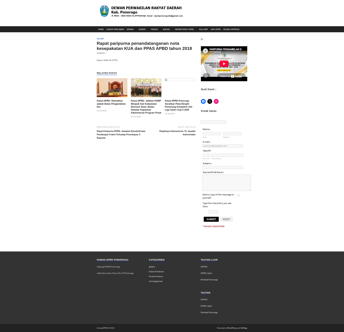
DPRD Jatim (206, 273)
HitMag (244, 328)
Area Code (206, 158)
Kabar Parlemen (115, 29)
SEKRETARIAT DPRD (184, 29)
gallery (100, 39)
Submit (211, 219)
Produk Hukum (156, 276)
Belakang (226, 137)
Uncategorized (155, 281)
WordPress (232, 328)
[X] (209, 101)
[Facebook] (203, 101)
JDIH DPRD (216, 29)
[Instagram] (216, 101)
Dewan (130, 29)
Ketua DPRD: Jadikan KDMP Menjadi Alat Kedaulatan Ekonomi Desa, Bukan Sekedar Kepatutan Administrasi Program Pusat (146, 107)
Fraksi (154, 29)
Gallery (203, 29)
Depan (205, 137)
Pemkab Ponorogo (209, 279)
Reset (226, 219)
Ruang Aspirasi (231, 29)
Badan (166, 29)
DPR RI (204, 266)
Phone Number (216, 158)
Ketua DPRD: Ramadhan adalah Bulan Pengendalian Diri (111, 104)
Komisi (142, 29)
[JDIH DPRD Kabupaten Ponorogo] (202, 39)
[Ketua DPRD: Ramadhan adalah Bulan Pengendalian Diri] (112, 88)
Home (101, 29)
